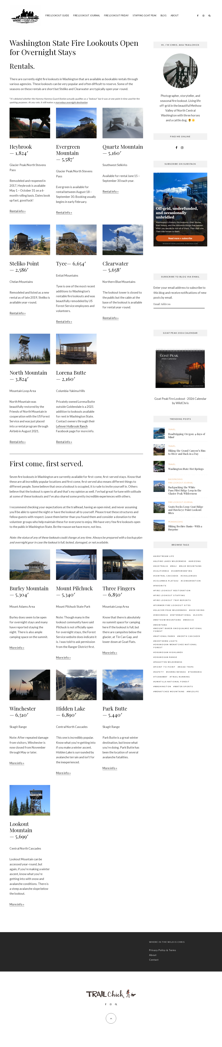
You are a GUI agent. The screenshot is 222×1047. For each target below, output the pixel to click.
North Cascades (189, 636)
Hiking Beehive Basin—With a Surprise (185, 528)
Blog (163, 15)
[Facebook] (197, 15)
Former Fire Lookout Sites (173, 605)
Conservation (191, 581)
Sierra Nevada (177, 672)
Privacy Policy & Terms (162, 950)
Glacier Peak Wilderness (171, 610)
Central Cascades (166, 576)
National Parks (165, 636)
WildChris (182, 403)
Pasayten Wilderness (168, 662)
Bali (174, 566)
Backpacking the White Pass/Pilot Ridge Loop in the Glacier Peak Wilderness (184, 490)
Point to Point (165, 667)
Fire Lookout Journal (86, 15)
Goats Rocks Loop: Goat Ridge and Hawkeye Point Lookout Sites (185, 509)
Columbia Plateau (167, 581)
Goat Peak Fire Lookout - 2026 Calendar (180, 398)
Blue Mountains (191, 566)
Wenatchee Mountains (170, 691)
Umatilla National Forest (172, 682)
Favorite (160, 586)
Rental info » (18, 211)
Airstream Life (164, 556)
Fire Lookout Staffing (170, 595)
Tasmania (196, 672)
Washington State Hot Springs (186, 468)
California (162, 571)
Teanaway (161, 677)
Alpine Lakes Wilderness (170, 561)
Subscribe (180, 315)
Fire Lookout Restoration (173, 590)
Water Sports (184, 686)
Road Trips (186, 667)
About (175, 15)
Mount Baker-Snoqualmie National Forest (177, 629)
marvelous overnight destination (71, 102)
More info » (17, 647)
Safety (159, 672)
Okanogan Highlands (169, 652)
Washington (163, 686)
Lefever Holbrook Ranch (72, 426)
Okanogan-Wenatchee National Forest (175, 645)
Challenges (189, 576)
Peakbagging (175, 521)
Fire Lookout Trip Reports (173, 600)
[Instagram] (203, 15)
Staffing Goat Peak (144, 15)
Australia (161, 566)
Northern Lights (166, 641)
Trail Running (180, 677)
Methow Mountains (168, 620)
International (181, 615)
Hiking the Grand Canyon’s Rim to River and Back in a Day (186, 452)
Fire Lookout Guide (57, 15)
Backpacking (175, 479)
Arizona (195, 561)
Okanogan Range (166, 657)
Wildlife (193, 691)
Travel (172, 429)
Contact (154, 959)
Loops (199, 615)
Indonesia (161, 615)
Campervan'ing (182, 571)
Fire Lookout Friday (116, 15)
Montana (161, 625)
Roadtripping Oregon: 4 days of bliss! (186, 435)
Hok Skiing (198, 610)
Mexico (189, 620)
